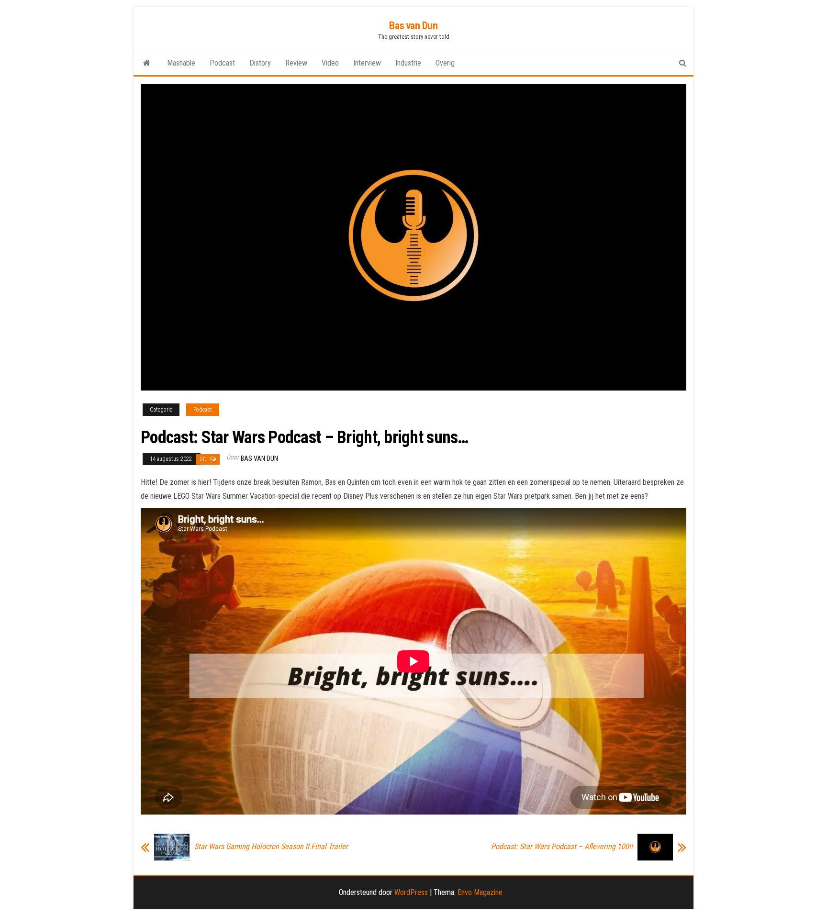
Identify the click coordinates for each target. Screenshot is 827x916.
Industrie (408, 62)
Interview (367, 62)
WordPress (411, 892)
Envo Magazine (480, 892)
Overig (445, 62)
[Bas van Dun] (147, 63)
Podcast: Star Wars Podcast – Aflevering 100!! (562, 846)
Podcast (222, 62)
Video (330, 62)
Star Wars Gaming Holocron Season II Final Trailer (271, 846)
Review (296, 62)
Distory (260, 62)
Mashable (181, 62)
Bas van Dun (413, 26)
